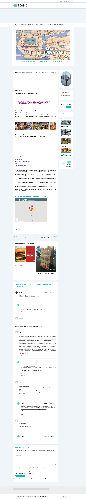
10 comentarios (38, 276)
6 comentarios (17, 265)
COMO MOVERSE (49, 24)
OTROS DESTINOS (29, 25)
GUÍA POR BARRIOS (19, 25)
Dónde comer (23, 265)
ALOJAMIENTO (31, 24)
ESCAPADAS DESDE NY (58, 24)
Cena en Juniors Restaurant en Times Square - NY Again (31, 326)
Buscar (68, 107)
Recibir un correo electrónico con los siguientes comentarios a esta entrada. (28, 471)
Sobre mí (62, 1)
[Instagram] (65, 496)
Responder (21, 298)
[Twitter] (63, 496)
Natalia (20, 292)
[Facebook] (61, 496)
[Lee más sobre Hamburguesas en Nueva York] (25, 254)
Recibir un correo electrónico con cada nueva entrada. (25, 473)
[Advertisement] (43, 16)
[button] (26, 24)
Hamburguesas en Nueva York (23, 264)
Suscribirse (69, 162)
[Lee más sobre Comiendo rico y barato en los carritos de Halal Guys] (46, 258)
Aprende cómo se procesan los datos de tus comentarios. (43, 478)
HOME (16, 24)
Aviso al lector (70, 1)
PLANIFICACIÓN (22, 24)
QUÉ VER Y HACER (39, 24)
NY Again (22, 5)
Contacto (65, 1)
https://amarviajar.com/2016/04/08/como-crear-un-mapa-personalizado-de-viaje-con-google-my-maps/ (38, 408)
